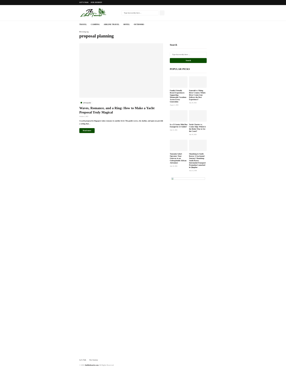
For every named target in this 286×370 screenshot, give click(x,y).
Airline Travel (111, 24)
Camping (95, 24)
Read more (87, 130)
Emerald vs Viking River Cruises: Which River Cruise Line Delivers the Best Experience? (197, 95)
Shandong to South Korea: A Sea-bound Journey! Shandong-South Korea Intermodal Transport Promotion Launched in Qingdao (197, 160)
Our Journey (96, 2)
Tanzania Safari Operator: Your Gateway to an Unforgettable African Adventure (178, 158)
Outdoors (139, 24)
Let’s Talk (83, 2)
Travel (83, 24)
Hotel (126, 24)
